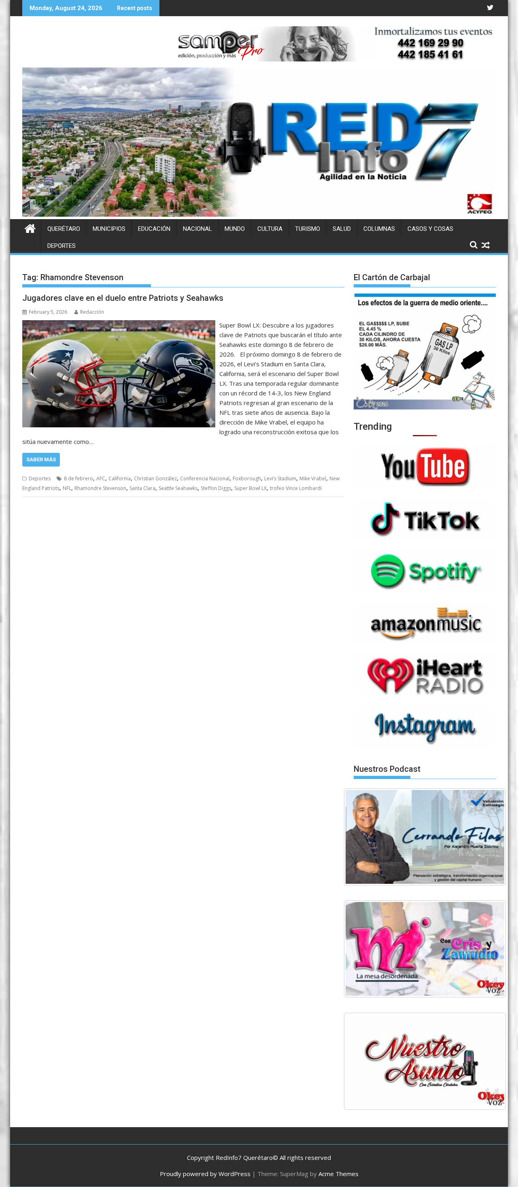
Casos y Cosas (430, 228)
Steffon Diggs (216, 488)
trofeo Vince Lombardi (296, 488)
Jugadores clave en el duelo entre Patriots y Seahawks (122, 298)
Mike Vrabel (312, 478)
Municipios (109, 228)
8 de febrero (78, 478)
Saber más (41, 459)
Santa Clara (142, 488)
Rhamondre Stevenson (100, 488)
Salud (342, 228)
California (119, 478)
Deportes (61, 245)
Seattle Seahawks (178, 488)
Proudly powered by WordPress (205, 1174)
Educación (154, 228)
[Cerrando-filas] (425, 836)
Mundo (235, 228)
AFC (100, 478)
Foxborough (247, 478)
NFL (67, 488)
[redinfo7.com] (259, 214)
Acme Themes (338, 1174)
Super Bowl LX (250, 488)
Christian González (155, 478)
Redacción (92, 311)
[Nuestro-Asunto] (425, 1061)
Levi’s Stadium (280, 478)
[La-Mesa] (425, 948)
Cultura (269, 228)
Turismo (307, 228)
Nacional (197, 228)
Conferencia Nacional (204, 478)
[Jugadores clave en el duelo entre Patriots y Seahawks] (118, 325)
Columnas (379, 228)
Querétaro (63, 228)
